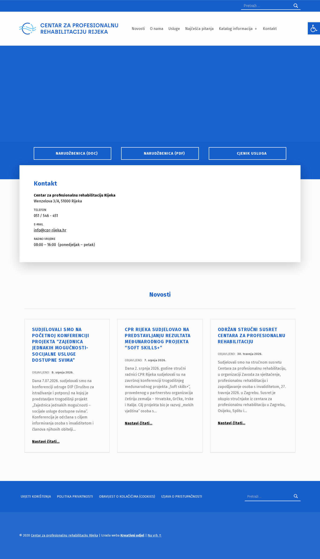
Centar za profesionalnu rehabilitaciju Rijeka (64, 535)
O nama (156, 28)
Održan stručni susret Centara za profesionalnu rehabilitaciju (251, 336)
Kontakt (270, 28)
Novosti (138, 28)
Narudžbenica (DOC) (77, 153)
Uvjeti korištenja (36, 496)
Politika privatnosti (75, 496)
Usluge (174, 28)
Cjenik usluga (252, 153)
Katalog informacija (236, 28)
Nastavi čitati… (46, 441)
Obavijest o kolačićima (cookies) (127, 496)
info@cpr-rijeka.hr (50, 230)
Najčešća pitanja (199, 28)
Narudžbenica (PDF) (164, 153)
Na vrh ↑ (155, 535)
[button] (314, 28)
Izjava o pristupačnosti (181, 496)
